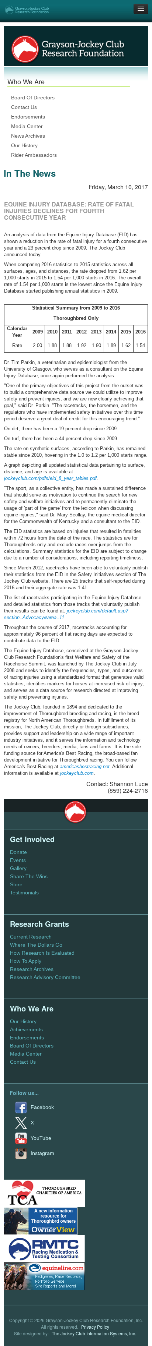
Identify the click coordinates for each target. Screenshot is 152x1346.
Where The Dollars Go (36, 945)
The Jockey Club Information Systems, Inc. (94, 1333)
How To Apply (25, 961)
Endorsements (28, 117)
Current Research (31, 937)
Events (18, 860)
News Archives (28, 136)
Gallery (18, 868)
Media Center (27, 126)
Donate (18, 852)
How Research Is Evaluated (42, 953)
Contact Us (24, 107)
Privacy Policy (95, 1327)
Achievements (26, 1029)
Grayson (75, 812)
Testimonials (24, 892)
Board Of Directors (33, 97)
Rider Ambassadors (34, 155)
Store (16, 884)
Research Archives (31, 969)
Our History (24, 145)
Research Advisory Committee (45, 977)
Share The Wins (29, 876)
